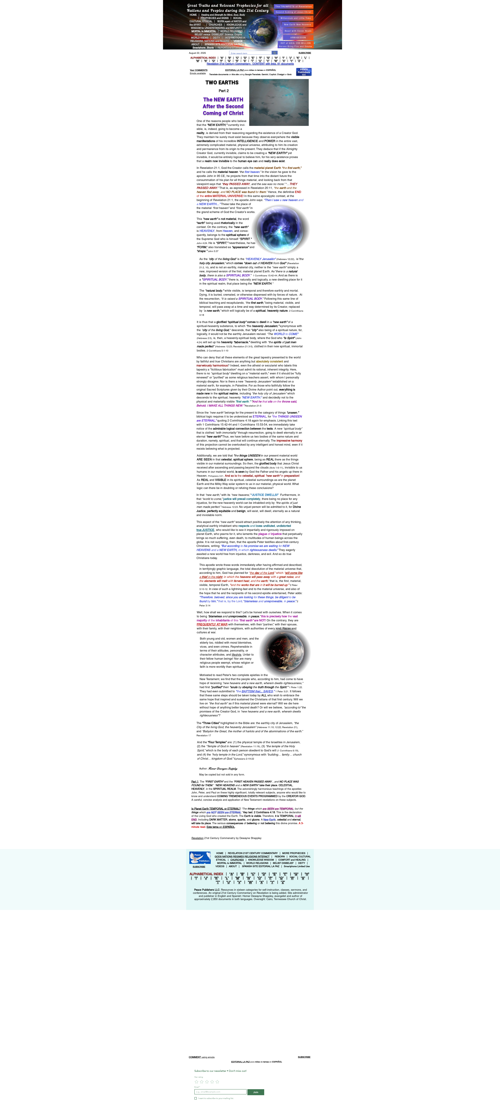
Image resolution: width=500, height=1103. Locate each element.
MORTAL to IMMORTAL (229, 863)
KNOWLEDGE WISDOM (261, 859)
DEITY (216, 37)
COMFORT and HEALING (292, 859)
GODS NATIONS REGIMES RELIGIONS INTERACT (242, 856)
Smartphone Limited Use (297, 866)
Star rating (198, 1077)
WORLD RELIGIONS (257, 863)
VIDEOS (238, 41)
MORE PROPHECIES (293, 853)
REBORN (280, 856)
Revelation (198, 838)
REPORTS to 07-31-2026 (231, 47)
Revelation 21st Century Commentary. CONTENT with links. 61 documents (250, 63)
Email (197, 1087)
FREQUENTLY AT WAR (212, 624)
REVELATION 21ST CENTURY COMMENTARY (253, 853)
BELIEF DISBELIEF (283, 863)
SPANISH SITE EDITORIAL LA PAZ (260, 866)
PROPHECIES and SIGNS (215, 18)
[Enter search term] (274, 52)
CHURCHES (215, 24)
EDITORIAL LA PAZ (234, 70)
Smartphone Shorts (203, 47)
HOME (193, 14)
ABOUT (195, 44)
